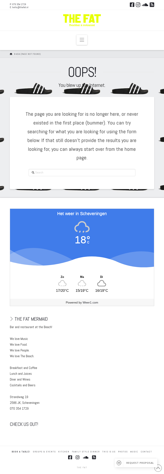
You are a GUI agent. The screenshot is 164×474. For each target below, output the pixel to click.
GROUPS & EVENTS (44, 451)
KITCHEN (63, 451)
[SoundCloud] (145, 4)
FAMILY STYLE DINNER (86, 451)
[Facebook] (132, 4)
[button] (81, 40)
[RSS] (152, 4)
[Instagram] (138, 4)
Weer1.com (90, 302)
